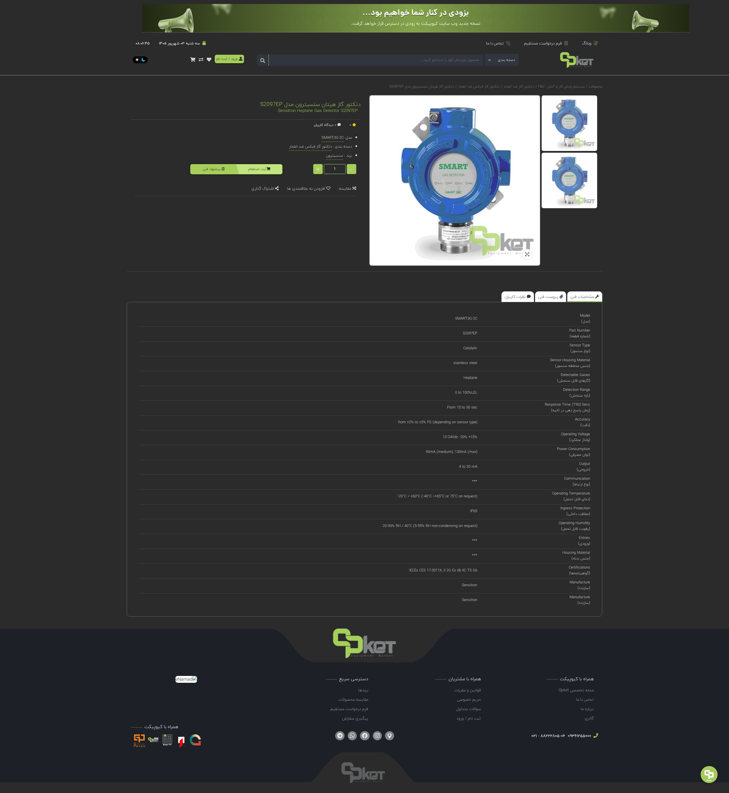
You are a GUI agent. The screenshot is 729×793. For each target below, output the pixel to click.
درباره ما (587, 708)
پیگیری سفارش (355, 718)
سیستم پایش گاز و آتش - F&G (561, 86)
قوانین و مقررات (467, 690)
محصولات (595, 86)
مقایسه (345, 188)
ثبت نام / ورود (468, 718)
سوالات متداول (468, 708)
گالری (589, 718)
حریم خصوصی (469, 699)
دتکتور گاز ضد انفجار (518, 86)
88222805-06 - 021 (548, 735)
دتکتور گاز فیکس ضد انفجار (478, 86)
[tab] (584, 296)
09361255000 (579, 735)
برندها (363, 690)
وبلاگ (586, 43)
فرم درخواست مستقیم (543, 43)
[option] (569, 123)
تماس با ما (495, 43)
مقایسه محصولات (353, 699)
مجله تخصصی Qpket (576, 690)
